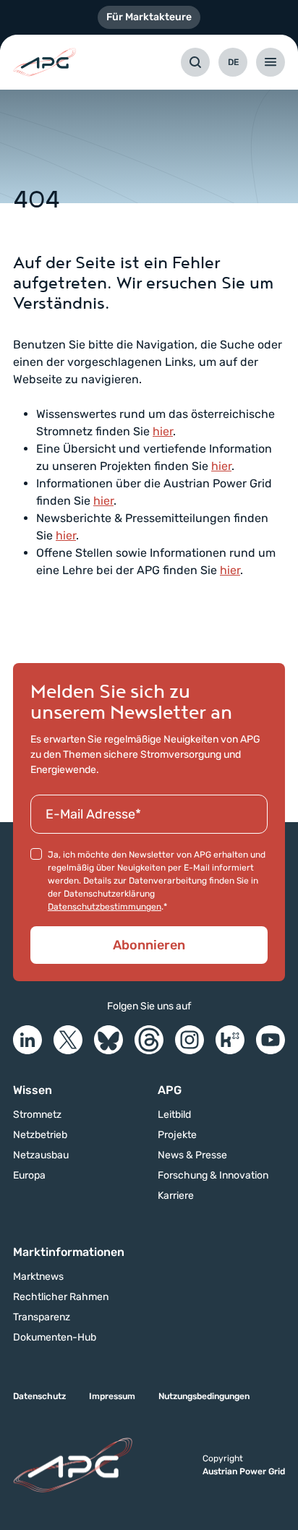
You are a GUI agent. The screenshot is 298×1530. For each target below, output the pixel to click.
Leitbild (174, 1115)
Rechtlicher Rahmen (60, 1297)
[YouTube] (270, 1039)
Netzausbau (41, 1155)
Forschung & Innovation (213, 1175)
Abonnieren (149, 945)
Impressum (112, 1396)
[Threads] (149, 1039)
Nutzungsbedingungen (204, 1396)
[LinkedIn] (27, 1039)
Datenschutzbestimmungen (104, 907)
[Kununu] (230, 1039)
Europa (29, 1175)
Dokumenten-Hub (54, 1337)
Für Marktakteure (149, 17)
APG (170, 1090)
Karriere (176, 1196)
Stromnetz (37, 1115)
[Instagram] (189, 1039)
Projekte (177, 1135)
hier (163, 431)
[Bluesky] (108, 1039)
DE (233, 62)
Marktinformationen (68, 1252)
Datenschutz (39, 1396)
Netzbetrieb (40, 1135)
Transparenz (41, 1317)
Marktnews (38, 1277)
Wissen (32, 1090)
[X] (68, 1039)
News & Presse (192, 1155)
